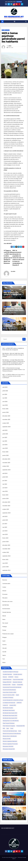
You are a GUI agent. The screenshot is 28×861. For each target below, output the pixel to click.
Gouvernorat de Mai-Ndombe (9, 689)
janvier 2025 (5, 455)
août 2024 (4, 473)
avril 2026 (4, 401)
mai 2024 (4, 484)
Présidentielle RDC (21, 725)
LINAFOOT (19, 702)
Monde (4, 615)
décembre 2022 (6, 545)
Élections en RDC (7, 738)
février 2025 (5, 451)
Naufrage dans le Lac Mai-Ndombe (10, 720)
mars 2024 (5, 491)
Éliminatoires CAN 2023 (8, 746)
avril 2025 (4, 444)
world (19, 731)
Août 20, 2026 (8, 817)
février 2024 (5, 495)
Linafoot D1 (5, 705)
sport (8, 728)
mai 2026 (4, 398)
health (17, 694)
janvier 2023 (5, 541)
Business (4, 580)
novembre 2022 (6, 548)
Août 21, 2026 (8, 773)
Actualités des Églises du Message (10, 671)
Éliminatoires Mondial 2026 (9, 749)
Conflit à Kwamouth (7, 679)
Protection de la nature (8, 633)
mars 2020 (5, 563)
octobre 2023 (5, 509)
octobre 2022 (5, 552)
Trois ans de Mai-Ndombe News (10, 731)
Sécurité (4, 648)
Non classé (5, 623)
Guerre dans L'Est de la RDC (9, 692)
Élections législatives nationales (10, 741)
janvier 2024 (5, 498)
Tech (3, 659)
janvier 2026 (5, 412)
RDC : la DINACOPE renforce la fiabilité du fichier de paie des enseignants (12, 295)
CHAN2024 (10, 676)
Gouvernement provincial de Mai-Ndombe (12, 687)
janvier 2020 (5, 566)
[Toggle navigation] (14, 22)
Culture (4, 587)
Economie (4, 594)
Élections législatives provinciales (10, 743)
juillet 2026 (5, 390)
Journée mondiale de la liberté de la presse (13, 700)
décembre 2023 (6, 502)
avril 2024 (4, 487)
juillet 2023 (5, 520)
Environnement (6, 608)
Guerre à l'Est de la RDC (8, 694)
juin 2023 (4, 523)
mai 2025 (4, 441)
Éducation (4, 597)
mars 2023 (5, 534)
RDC (4, 728)
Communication (6, 583)
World (3, 662)
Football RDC (20, 684)
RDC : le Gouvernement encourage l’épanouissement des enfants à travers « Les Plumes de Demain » (13, 369)
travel (11, 728)
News (5, 306)
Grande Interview (6, 612)
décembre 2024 (6, 459)
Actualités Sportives (17, 674)
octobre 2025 (5, 423)
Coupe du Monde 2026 (18, 679)
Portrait (4, 630)
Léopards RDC (12, 705)
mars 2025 (5, 448)
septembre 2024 (6, 469)
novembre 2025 (6, 419)
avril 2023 (4, 530)
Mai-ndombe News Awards (9, 710)
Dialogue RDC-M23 (7, 682)
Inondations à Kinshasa (8, 697)
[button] (25, 21)
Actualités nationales (7, 674)
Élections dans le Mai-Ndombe (10, 736)
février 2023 (5, 538)
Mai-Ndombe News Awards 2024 (10, 718)
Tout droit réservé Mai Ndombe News (9, 857)
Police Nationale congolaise (9, 725)
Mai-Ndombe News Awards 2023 (10, 715)
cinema (16, 676)
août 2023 (4, 516)
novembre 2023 (6, 505)
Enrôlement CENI (6, 684)
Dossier (4, 590)
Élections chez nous (7, 601)
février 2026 (5, 408)
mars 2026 (5, 405)
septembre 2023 (6, 512)
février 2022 (5, 559)
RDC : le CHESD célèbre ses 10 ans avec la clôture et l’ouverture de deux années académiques (13, 376)
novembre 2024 (6, 462)
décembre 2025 (6, 416)
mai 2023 (4, 527)
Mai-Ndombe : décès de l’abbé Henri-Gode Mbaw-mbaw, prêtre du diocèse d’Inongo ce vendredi (13, 311)
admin (9, 45)
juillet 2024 (5, 477)
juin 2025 (4, 437)
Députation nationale (17, 682)
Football (13, 684)
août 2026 (4, 387)
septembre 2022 (6, 556)
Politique (4, 626)
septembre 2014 (6, 570)
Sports (4, 655)
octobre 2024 (5, 466)
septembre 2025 (6, 426)
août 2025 (4, 430)
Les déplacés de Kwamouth (9, 702)
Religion (4, 637)
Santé (3, 641)
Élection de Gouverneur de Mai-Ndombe (12, 733)
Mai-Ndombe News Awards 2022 (10, 713)
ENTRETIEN (5, 605)
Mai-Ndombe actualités (8, 707)
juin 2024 (4, 480)
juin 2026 (4, 394)
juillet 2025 (5, 433)
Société (8, 306)
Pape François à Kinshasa (8, 723)
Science (4, 644)
